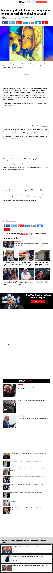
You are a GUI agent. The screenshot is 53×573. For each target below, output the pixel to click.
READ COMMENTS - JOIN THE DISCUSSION (26, 289)
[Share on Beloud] (45, 22)
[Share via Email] (31, 23)
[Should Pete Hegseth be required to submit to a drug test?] (12, 301)
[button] (25, 23)
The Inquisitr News (11, 221)
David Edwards (10, 16)
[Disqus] (26, 326)
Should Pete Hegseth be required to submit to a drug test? (38, 296)
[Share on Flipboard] (19, 22)
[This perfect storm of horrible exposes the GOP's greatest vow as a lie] (9, 421)
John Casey (20, 385)
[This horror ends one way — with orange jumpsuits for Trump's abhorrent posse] (9, 406)
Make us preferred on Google (27, 18)
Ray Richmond (21, 416)
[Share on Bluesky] (38, 22)
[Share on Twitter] (12, 22)
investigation (44, 126)
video (10, 200)
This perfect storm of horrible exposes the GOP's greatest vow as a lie (33, 418)
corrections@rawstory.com (26, 234)
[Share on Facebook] (5, 22)
